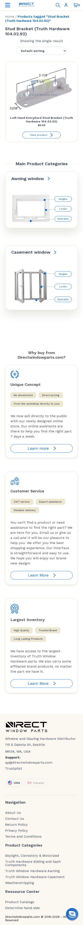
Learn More (38, 575)
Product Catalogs (19, 902)
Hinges (63, 199)
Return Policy (16, 824)
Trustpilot (13, 768)
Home (9, 16)
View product (38, 135)
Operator (63, 218)
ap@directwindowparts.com (28, 762)
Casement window (30, 252)
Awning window (27, 178)
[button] (72, 914)
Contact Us (14, 818)
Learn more (38, 448)
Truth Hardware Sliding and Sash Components (33, 863)
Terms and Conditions (23, 836)
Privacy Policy (16, 830)
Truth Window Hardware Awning (32, 871)
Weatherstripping (19, 883)
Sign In (66, 5)
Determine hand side (22, 908)
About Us (13, 812)
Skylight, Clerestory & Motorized (32, 855)
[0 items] (76, 5)
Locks (63, 208)
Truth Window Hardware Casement (35, 877)
